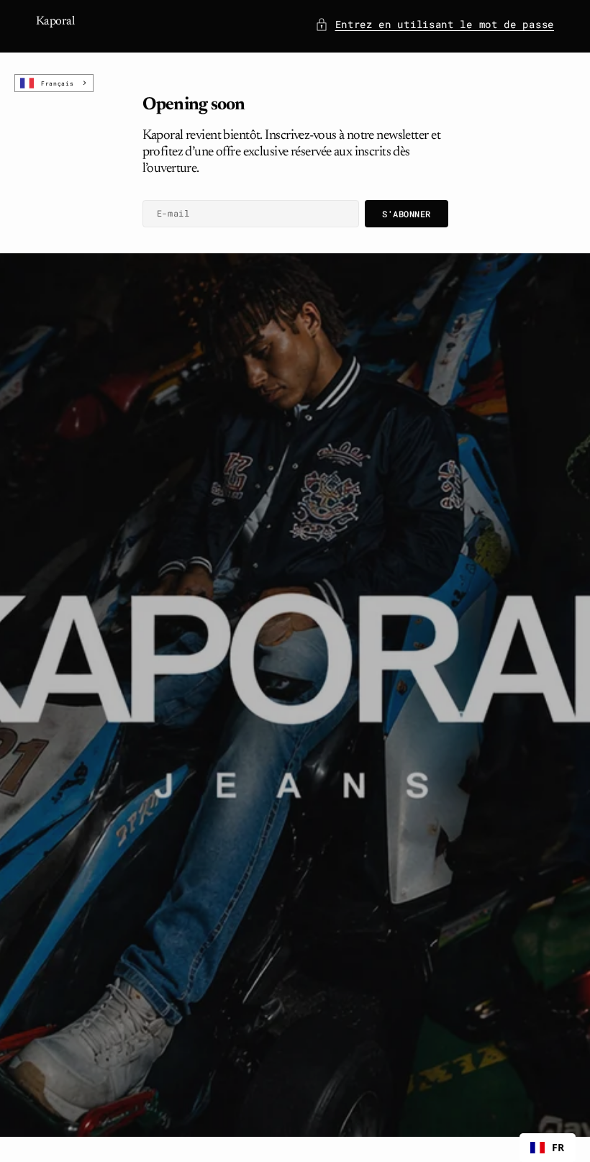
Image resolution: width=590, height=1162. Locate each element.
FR (558, 1147)
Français (57, 83)
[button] (435, 24)
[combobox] (54, 83)
